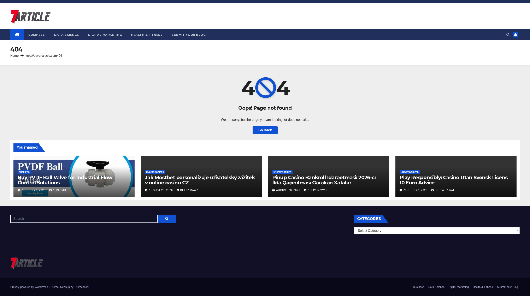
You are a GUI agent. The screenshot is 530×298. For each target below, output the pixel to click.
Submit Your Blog (189, 35)
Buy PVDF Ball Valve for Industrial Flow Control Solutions (65, 180)
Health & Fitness (147, 35)
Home (14, 55)
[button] (508, 34)
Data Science (66, 35)
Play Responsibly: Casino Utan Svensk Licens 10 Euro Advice (453, 180)
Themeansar (81, 286)
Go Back (265, 130)
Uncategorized (155, 172)
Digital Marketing (105, 35)
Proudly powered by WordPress (29, 286)
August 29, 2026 (34, 190)
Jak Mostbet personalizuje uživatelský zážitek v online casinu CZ (200, 180)
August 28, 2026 (161, 190)
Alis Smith (61, 190)
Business (36, 35)
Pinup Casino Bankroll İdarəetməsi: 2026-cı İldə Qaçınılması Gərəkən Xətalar (324, 180)
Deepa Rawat (190, 190)
